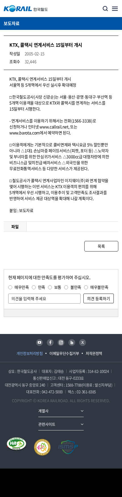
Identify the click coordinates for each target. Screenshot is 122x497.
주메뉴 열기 (115, 8)
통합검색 (105, 8)
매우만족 (21, 287)
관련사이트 (46, 424)
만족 (41, 287)
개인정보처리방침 (29, 353)
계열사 (43, 410)
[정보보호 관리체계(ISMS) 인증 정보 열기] (68, 447)
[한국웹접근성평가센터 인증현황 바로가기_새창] (16, 447)
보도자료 (12, 23)
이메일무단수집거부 (64, 353)
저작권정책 (94, 353)
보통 (57, 287)
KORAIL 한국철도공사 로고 (26, 8)
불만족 (75, 287)
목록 (101, 246)
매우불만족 (99, 287)
